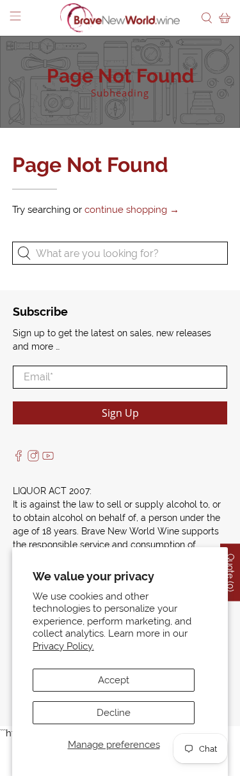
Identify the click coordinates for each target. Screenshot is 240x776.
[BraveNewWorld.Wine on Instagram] (33, 458)
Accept (113, 680)
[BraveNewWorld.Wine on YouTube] (48, 458)
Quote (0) (230, 572)
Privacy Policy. (63, 646)
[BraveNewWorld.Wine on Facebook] (18, 458)
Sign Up (120, 413)
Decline (114, 712)
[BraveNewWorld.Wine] (120, 18)
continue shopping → (131, 209)
